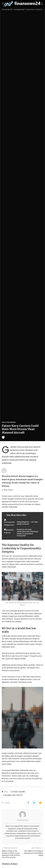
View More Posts (22, 820)
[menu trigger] (5, 3)
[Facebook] (28, 802)
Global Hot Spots (13, 795)
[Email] (40, 802)
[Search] (40, 3)
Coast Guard (18, 792)
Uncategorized (9, 422)
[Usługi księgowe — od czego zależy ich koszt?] (22, 523)
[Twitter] (34, 802)
